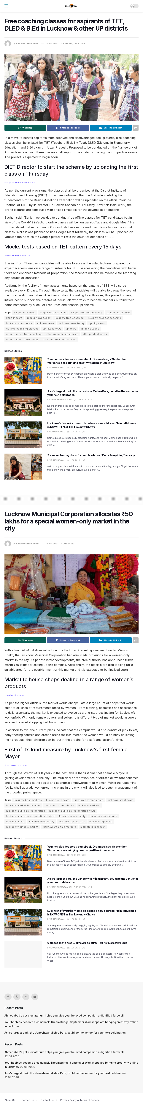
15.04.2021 (52, 43)
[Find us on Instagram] (25, 997)
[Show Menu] (6, 6)
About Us (9, 1099)
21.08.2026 (81, 399)
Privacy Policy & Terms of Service (80, 1099)
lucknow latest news (19, 323)
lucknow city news (57, 800)
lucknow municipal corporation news (72, 810)
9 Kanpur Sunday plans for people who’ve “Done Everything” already (91, 455)
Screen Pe (28, 1099)
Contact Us (47, 1099)
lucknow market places (59, 805)
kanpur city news (24, 312)
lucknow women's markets (59, 827)
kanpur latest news (119, 312)
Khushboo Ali (57, 367)
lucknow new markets (103, 816)
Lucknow (79, 43)
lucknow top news (100, 821)
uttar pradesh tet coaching (60, 339)
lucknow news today (72, 323)
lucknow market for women (23, 805)
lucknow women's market (22, 827)
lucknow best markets (28, 800)
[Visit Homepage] (71, 6)
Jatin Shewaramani (61, 399)
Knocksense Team (27, 43)
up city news (97, 323)
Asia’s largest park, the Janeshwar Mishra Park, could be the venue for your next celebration (65, 1032)
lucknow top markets (72, 821)
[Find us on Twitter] (16, 997)
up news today (90, 328)
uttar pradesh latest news (62, 334)
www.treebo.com (14, 695)
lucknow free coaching (69, 318)
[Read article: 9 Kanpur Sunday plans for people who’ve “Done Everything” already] (23, 467)
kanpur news (14, 318)
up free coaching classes (22, 328)
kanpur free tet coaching (86, 312)
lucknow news (45, 323)
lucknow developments (88, 800)
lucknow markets (89, 805)
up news (71, 328)
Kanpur (67, 43)
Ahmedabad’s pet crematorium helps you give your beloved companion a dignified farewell (64, 1015)
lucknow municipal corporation (25, 810)
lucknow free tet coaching (104, 318)
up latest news (52, 328)
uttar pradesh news (95, 334)
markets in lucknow (92, 827)
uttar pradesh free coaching (24, 334)
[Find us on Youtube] (34, 997)
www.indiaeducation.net (17, 255)
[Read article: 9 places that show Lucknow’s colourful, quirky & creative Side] (23, 954)
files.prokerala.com (15, 765)
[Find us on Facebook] (8, 997)
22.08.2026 (74, 367)
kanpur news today (39, 318)
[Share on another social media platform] (136, 128)
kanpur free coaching (53, 312)
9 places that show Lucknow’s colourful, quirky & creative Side (87, 942)
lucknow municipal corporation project (30, 816)
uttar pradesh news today (22, 339)
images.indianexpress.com (19, 182)
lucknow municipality (72, 816)
